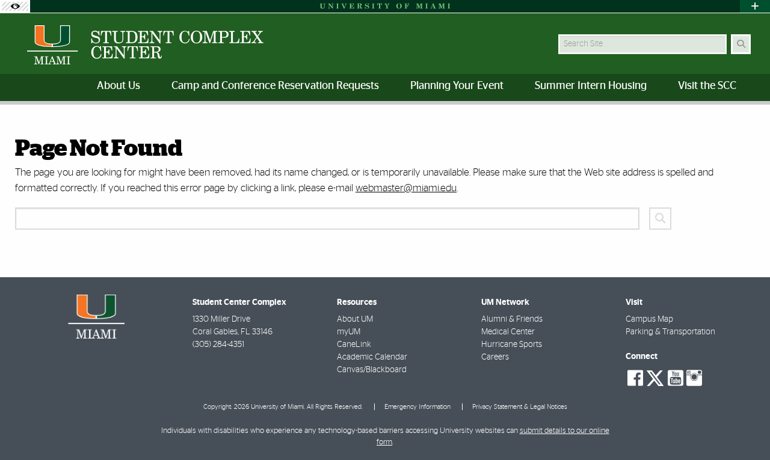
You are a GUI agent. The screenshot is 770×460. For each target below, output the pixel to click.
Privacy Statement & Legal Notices (519, 406)
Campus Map (649, 319)
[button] (743, 426)
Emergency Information (417, 406)
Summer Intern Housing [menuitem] (591, 86)
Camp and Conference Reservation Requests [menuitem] (275, 86)
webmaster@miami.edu (406, 188)
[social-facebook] (635, 378)
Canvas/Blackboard (372, 370)
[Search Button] (741, 44)
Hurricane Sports (511, 344)
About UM (355, 319)
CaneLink (354, 344)
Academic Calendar (372, 357)
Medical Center (508, 332)
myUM (348, 332)
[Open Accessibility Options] (15, 6)
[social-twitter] (655, 377)
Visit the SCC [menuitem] (707, 86)
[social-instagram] (694, 378)
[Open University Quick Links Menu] (755, 6)
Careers (495, 357)
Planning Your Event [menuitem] (457, 86)
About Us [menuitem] (118, 86)
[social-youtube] (675, 378)
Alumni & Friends (512, 319)
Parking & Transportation (670, 332)
